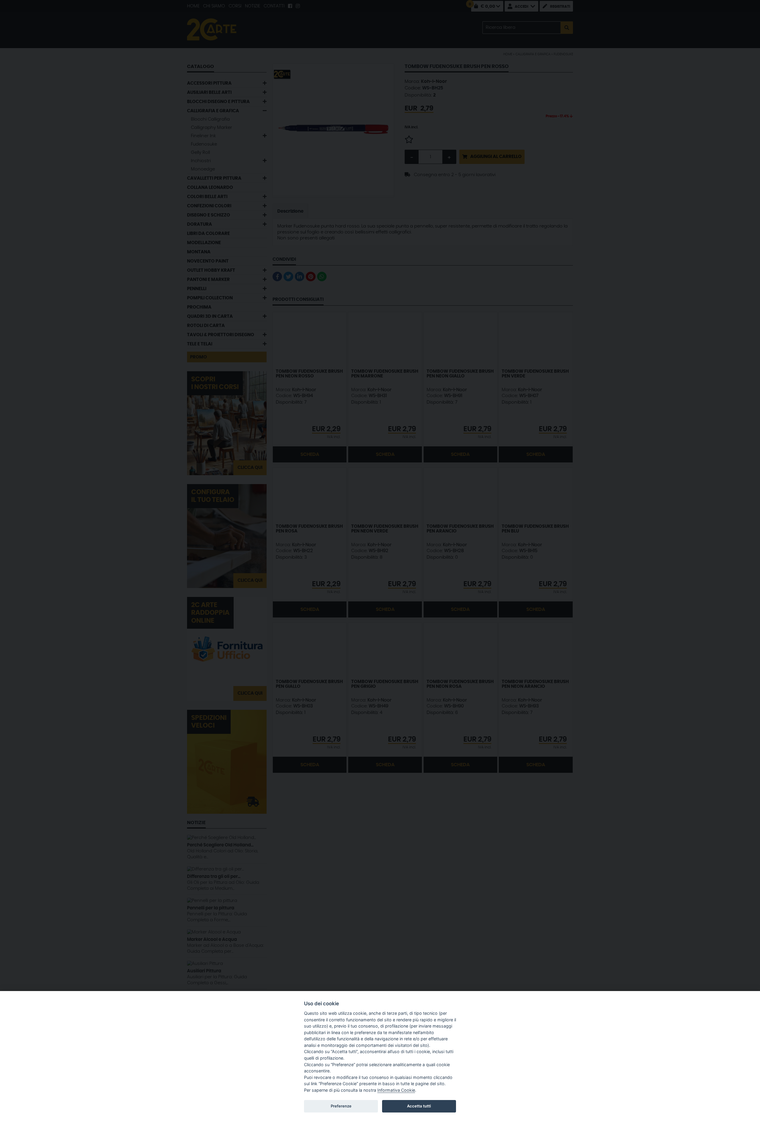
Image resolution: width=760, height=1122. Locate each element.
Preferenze (341, 1106)
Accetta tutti (419, 1106)
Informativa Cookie (396, 1090)
